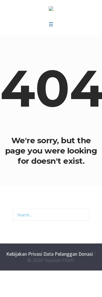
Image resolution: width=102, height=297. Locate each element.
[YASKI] (51, 9)
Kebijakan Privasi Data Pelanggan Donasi (49, 254)
